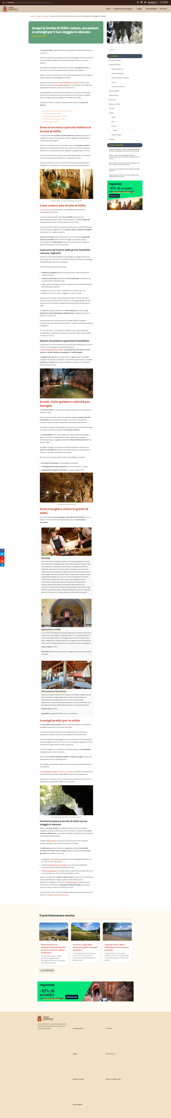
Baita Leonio (72, 882)
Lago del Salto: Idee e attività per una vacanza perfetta (117, 947)
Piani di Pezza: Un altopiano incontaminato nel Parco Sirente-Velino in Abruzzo (124, 163)
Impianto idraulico (118, 73)
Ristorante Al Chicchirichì (53, 691)
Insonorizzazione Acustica (120, 78)
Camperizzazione (115, 65)
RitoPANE (45, 558)
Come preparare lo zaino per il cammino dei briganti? (32, 2)
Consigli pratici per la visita (50, 121)
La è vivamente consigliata (56, 772)
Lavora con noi (110, 1054)
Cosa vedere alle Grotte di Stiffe (51, 113)
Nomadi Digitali (151, 9)
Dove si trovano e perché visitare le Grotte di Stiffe (56, 111)
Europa (34, 36)
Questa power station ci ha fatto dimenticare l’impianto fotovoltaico (124, 176)
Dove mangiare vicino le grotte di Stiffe (53, 119)
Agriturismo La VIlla (51, 629)
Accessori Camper (115, 60)
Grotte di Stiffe (47, 210)
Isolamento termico (118, 86)
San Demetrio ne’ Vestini (69, 83)
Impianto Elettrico (118, 69)
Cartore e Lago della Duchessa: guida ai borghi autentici (124, 169)
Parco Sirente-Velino (60, 85)
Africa (114, 117)
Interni (114, 82)
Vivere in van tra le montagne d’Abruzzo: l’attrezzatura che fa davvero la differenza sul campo (124, 156)
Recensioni (112, 100)
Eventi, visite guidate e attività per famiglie (54, 116)
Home (108, 9)
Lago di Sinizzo (55, 859)
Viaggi (139, 9)
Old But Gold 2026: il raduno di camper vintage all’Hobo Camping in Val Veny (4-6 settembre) (124, 150)
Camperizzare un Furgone (122, 9)
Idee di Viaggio (116, 135)
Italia (39, 36)
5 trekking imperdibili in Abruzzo (57, 895)
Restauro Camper (115, 104)
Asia (113, 122)
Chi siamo (163, 9)
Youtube (111, 139)
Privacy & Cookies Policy (113, 1079)
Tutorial (111, 108)
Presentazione (113, 95)
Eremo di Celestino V (49, 871)
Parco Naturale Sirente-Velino (52, 350)
